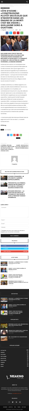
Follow (25, 248)
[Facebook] (9, 402)
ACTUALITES (3, 350)
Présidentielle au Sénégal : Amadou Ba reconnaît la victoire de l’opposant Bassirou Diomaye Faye (17, 185)
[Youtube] (20, 402)
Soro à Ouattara (8, 129)
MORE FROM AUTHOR (19, 171)
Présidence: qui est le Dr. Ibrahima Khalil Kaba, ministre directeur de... (18, 324)
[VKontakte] (16, 402)
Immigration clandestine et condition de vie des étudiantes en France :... (18, 331)
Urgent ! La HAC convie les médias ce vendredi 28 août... (17, 269)
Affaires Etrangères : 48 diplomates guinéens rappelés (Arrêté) (16, 178)
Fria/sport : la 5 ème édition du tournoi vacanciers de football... (18, 262)
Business (5, 407)
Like (26, 245)
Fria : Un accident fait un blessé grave (17, 336)
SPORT (2, 366)
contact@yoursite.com (16, 393)
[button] (27, 2)
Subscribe (25, 251)
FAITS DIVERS (3, 356)
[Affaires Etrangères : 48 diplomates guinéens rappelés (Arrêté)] (4, 178)
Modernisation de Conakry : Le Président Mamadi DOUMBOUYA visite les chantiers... (18, 282)
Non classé (3, 360)
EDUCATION (3, 358)
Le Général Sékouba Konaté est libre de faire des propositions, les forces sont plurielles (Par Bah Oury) (7, 148)
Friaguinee (4, 29)
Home (2, 5)
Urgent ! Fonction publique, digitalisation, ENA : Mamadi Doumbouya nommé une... (15, 276)
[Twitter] (12, 402)
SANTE (2, 364)
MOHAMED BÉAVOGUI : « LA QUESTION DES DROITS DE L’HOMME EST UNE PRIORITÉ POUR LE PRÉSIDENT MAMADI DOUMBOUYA (16, 194)
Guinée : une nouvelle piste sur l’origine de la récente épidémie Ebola (21, 147)
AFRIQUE (2, 352)
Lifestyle (10, 407)
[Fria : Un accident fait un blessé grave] (4, 338)
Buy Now (24, 407)
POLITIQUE (3, 354)
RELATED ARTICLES (9, 171)
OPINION (3, 362)
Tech (15, 407)
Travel (19, 407)
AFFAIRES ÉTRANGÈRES (8, 5)
